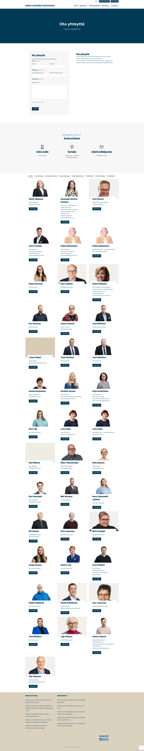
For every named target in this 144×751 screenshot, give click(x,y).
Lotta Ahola (66, 429)
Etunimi (34, 64)
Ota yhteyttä (115, 5)
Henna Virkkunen (99, 283)
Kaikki (30, 176)
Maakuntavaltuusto (78, 176)
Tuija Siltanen (66, 636)
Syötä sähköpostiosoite (37, 73)
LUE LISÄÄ (33, 209)
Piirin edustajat (100, 176)
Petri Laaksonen (68, 531)
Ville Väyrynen (35, 676)
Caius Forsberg (35, 246)
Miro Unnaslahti (35, 496)
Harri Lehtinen (67, 283)
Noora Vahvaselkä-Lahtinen (100, 498)
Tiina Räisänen (35, 636)
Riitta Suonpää (98, 531)
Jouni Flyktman (67, 357)
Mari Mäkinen (34, 462)
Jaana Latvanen (67, 323)
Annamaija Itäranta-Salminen (69, 200)
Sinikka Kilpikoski (36, 602)
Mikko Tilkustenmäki (69, 462)
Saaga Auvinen (35, 565)
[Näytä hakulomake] (96, 1)
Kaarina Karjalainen (37, 391)
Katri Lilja (33, 429)
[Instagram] (107, 739)
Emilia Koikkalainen (69, 246)
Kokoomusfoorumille (104, 1)
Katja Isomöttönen (100, 391)
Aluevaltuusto (39, 176)
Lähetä (35, 109)
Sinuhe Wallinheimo (69, 602)
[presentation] (40, 189)
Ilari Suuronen (35, 323)
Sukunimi (52, 64)
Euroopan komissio (51, 176)
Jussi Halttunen (99, 357)
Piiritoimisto (111, 176)
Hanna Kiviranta (36, 283)
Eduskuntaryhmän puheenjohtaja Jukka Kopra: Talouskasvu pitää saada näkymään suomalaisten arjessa (39, 708)
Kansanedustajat (64, 176)
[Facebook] (100, 739)
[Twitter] (104, 739)
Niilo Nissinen (66, 496)
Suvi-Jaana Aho (99, 602)
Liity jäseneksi (114, 1)
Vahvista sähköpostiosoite (56, 73)
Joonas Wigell (35, 357)
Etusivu (76, 5)
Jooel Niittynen (99, 323)
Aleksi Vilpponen (36, 199)
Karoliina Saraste (68, 391)
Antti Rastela (98, 199)
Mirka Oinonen (98, 462)
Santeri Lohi (66, 565)
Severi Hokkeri (98, 565)
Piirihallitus (89, 176)
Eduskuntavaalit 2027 (94, 5)
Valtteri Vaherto (99, 636)
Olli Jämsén (34, 531)
